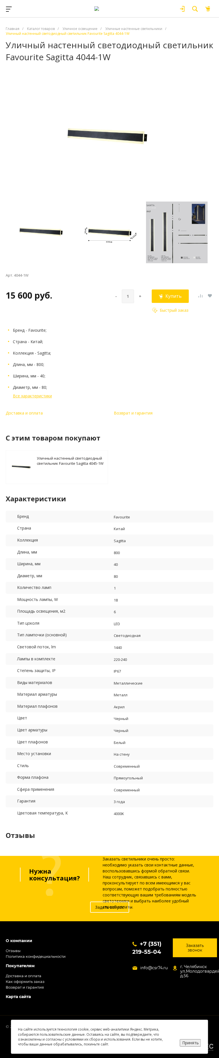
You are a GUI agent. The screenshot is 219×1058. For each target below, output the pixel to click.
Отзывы (13, 950)
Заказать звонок (195, 948)
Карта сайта (18, 996)
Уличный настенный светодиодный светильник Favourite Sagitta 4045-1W (70, 461)
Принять (190, 1042)
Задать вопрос (109, 907)
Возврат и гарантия (133, 413)
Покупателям (20, 966)
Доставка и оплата (24, 413)
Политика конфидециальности (36, 956)
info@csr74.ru (154, 967)
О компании (19, 940)
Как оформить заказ (25, 981)
